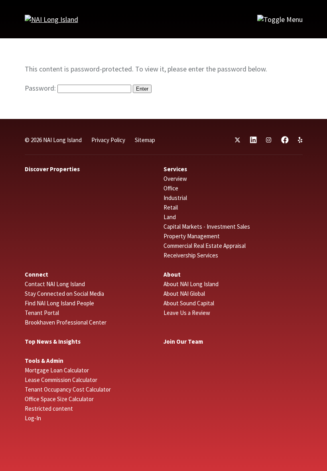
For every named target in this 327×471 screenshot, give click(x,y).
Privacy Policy (108, 140)
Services (175, 169)
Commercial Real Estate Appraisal (205, 245)
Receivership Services (191, 255)
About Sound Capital (189, 303)
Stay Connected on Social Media (64, 293)
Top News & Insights (53, 341)
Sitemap (145, 140)
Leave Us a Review (187, 313)
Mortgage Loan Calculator (57, 370)
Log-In (33, 418)
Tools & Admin (44, 360)
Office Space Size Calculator (59, 399)
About (172, 274)
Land (170, 217)
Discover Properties (52, 169)
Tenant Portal (42, 313)
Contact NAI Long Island (55, 284)
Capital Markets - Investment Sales (207, 226)
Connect (36, 274)
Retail (171, 207)
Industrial (175, 198)
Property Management (192, 236)
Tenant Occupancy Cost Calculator (68, 389)
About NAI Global (184, 293)
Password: (41, 88)
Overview (175, 178)
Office (171, 188)
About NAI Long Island (191, 284)
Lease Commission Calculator (61, 380)
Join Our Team (183, 341)
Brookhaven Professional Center (65, 322)
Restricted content (49, 408)
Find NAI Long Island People (59, 303)
